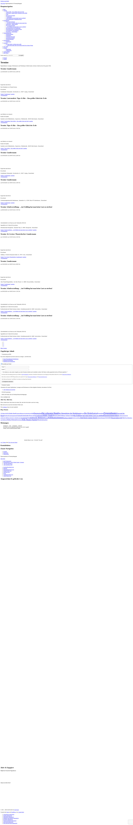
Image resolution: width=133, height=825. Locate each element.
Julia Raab (16, 809)
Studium (99, 418)
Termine (5, 10)
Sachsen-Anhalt (67, 418)
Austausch (18, 413)
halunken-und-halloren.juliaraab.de (11, 818)
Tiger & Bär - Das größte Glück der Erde (15, 11)
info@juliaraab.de (25, 374)
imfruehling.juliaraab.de (8, 817)
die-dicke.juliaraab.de (8, 819)
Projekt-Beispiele (10, 39)
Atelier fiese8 (12, 413)
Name (3, 366)
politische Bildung (37, 418)
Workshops (8, 35)
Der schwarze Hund (10, 15)
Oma (7, 14)
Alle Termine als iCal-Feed (9, 389)
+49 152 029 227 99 (7, 464)
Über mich (5, 46)
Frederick (6, 415)
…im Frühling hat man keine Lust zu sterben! (16, 26)
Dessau (82, 413)
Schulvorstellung (76, 418)
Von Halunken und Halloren (12, 30)
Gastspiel (19, 415)
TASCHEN (108, 418)
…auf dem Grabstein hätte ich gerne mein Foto (16, 23)
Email (3, 369)
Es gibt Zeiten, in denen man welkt (13, 44)
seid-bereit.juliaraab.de (8, 822)
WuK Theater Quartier (29, 420)
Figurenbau (101, 413)
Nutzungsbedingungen (42, 376)
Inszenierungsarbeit (10, 38)
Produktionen (6, 20)
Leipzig (19, 418)
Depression (38, 413)
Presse (46, 418)
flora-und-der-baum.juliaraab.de (10, 823)
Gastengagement (13, 415)
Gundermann (9, 16)
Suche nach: (3, 55)
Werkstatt (14, 419)
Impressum (8, 49)
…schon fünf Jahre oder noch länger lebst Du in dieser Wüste (19, 45)
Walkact (9, 419)
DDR (32, 413)
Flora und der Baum (10, 21)
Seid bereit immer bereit (88, 418)
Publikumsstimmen (55, 418)
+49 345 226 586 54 (7, 463)
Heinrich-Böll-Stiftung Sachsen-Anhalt (63, 415)
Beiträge (8, 360)
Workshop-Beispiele (10, 36)
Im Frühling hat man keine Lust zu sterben (88, 415)
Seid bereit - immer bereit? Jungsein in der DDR (16, 13)
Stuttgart (103, 418)
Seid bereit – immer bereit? (12, 24)
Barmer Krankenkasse (26, 413)
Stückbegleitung (9, 34)
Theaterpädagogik (7, 33)
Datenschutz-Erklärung (66, 374)
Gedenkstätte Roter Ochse (29, 415)
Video (123, 418)
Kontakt (5, 48)
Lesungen (5, 43)
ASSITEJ (7, 413)
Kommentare (9, 361)
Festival (95, 413)
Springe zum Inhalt (5, 1)
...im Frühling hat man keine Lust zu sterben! (16, 18)
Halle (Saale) (48, 415)
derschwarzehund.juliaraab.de (9, 820)
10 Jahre (3, 413)
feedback (5, 407)
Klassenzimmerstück (111, 415)
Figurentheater (6, 40)
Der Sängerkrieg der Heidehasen (13, 28)
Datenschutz (8, 50)
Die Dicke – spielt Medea (11, 31)
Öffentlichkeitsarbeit (42, 419)
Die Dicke (88, 413)
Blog (4, 9)
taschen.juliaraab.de (7, 815)
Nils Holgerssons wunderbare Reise (14, 19)
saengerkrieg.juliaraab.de (8, 814)
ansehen (7, 94)
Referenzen (8, 41)
